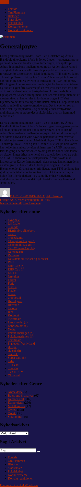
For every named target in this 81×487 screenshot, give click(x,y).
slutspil (12, 347)
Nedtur (12, 329)
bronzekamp (15, 237)
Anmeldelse (15, 392)
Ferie (11, 283)
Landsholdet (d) (18, 322)
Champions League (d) (22, 241)
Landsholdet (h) (18, 326)
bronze (12, 234)
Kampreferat (15, 402)
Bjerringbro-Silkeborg (21, 230)
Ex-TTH (13, 273)
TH (12, 196)
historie (12, 308)
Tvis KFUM (15, 371)
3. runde (13, 227)
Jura (10, 311)
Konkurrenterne (18, 26)
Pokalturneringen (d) (20, 333)
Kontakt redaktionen (20, 30)
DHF (11, 262)
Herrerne (57, 196)
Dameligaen (15, 251)
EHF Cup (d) (16, 266)
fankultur (13, 276)
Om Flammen (16, 12)
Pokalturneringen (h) (20, 336)
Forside (12, 9)
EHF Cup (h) (16, 269)
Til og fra (13, 364)
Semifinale (14, 340)
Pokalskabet (15, 23)
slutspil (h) (14, 350)
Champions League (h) (22, 244)
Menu (5, 2)
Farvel (12, 280)
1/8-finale (14, 223)
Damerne (13, 255)
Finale (12, 290)
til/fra (11, 361)
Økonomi (14, 375)
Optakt (47, 196)
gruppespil (14, 297)
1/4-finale (14, 220)
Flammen (6, 485)
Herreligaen (15, 301)
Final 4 (12, 287)
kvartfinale (14, 318)
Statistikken (15, 19)
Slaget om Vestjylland (21, 343)
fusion (12, 294)
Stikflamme (15, 416)
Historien (13, 16)
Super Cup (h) (17, 357)
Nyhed (12, 409)
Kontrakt (13, 315)
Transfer (13, 368)
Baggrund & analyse (20, 395)
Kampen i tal (16, 399)
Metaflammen (16, 406)
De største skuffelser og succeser (28, 258)
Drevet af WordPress (25, 485)
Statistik (13, 354)
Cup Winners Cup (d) (21, 248)
